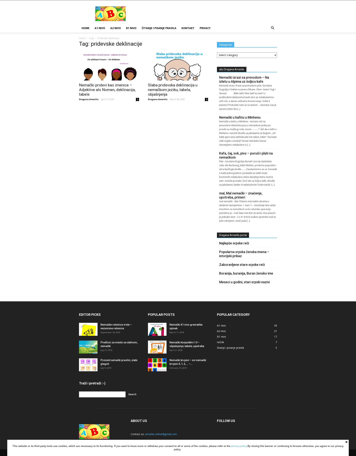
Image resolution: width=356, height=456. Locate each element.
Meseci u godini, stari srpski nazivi (244, 282)
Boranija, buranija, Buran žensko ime (246, 273)
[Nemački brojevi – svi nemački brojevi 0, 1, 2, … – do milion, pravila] (157, 364)
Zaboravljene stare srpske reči (242, 265)
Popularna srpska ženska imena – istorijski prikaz (244, 254)
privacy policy (239, 446)
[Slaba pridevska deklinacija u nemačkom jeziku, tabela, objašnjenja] (178, 65)
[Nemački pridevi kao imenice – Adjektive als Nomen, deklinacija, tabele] (109, 65)
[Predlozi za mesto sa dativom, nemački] (88, 347)
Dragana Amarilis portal (233, 235)
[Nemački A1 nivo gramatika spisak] (157, 329)
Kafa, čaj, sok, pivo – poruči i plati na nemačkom (246, 155)
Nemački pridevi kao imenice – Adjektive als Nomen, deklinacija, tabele (107, 90)
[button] (272, 28)
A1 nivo (100, 28)
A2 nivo (115, 28)
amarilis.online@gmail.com (161, 434)
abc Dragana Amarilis (231, 69)
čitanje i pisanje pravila (159, 28)
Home (85, 28)
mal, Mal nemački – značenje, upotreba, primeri (240, 195)
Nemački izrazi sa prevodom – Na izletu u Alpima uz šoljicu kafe (244, 79)
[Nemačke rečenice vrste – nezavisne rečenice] (88, 329)
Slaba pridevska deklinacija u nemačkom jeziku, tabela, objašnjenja (172, 90)
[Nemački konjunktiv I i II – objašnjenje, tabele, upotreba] (157, 347)
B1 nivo (131, 28)
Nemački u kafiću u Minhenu (240, 117)
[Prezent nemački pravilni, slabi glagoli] (88, 364)
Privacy (205, 28)
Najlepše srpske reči (234, 243)
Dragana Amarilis (88, 99)
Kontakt (188, 28)
